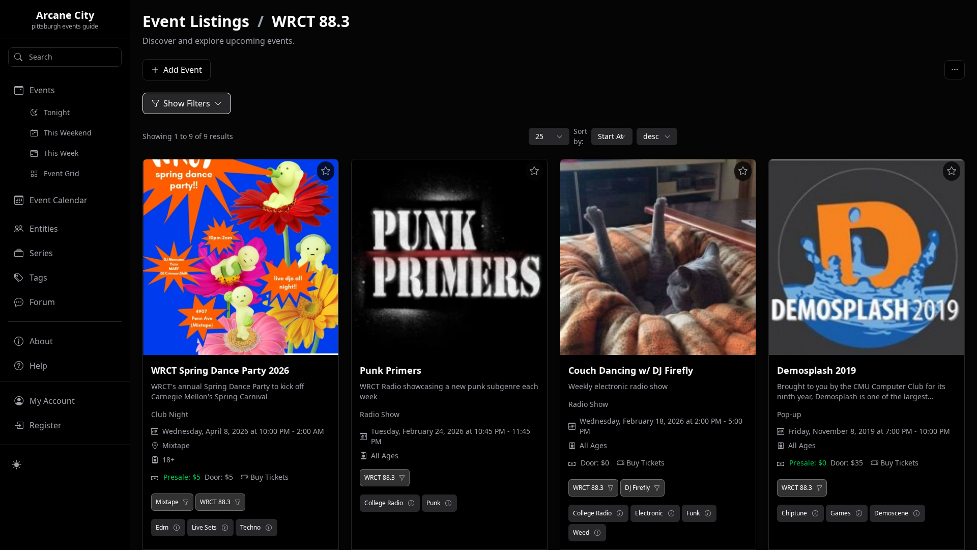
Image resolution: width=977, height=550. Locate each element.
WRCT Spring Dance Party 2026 (220, 370)
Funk (693, 513)
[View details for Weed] (597, 533)
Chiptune (794, 513)
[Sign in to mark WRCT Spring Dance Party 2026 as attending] (325, 171)
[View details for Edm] (176, 527)
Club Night (169, 414)
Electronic (649, 513)
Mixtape (176, 445)
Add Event (182, 69)
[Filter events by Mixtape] (186, 502)
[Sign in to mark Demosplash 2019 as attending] (951, 171)
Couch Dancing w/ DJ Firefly (630, 370)
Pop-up (789, 414)
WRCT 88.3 (311, 21)
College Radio (383, 503)
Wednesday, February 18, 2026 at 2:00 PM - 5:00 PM (661, 426)
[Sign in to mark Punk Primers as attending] (534, 171)
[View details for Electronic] (671, 513)
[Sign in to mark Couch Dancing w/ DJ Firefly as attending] (743, 171)
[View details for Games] (859, 513)
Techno (250, 527)
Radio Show (379, 414)
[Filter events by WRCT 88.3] (238, 502)
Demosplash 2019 (816, 370)
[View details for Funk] (708, 513)
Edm (162, 527)
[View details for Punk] (448, 503)
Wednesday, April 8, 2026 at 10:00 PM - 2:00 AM (243, 431)
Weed (581, 532)
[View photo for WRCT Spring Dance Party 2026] (240, 257)
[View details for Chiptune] (815, 513)
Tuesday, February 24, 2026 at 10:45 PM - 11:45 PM (450, 436)
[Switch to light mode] (16, 464)
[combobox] (65, 57)
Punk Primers (390, 370)
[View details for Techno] (269, 527)
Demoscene (891, 513)
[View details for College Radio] (411, 503)
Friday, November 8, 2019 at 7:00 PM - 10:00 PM (869, 431)
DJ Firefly (637, 488)
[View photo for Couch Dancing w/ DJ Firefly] (658, 257)
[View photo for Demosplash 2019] (866, 257)
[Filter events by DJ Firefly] (657, 488)
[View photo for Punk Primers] (449, 257)
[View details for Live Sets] (225, 527)
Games (840, 513)
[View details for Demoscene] (916, 513)
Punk (433, 503)
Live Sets (204, 527)
